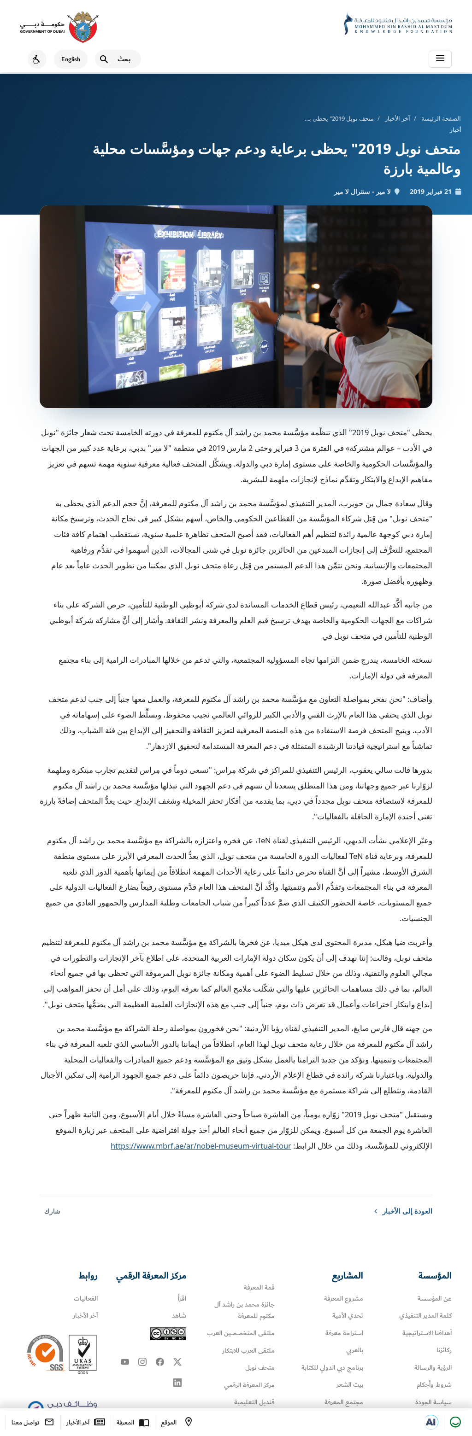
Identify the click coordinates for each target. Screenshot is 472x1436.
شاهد (179, 1315)
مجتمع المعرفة (343, 1402)
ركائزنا (444, 1350)
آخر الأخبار (397, 118)
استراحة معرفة (344, 1333)
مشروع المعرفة (343, 1298)
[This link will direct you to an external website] (59, 27)
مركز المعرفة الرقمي (249, 1385)
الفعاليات (86, 1298)
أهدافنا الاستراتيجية (427, 1333)
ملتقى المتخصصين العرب (241, 1333)
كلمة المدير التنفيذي (425, 1315)
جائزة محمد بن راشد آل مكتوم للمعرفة (244, 1310)
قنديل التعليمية (254, 1402)
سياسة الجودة (433, 1402)
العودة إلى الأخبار (407, 1210)
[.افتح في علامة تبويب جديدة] (431, 1422)
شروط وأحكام (434, 1384)
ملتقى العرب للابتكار (248, 1350)
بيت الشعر (349, 1384)
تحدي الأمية (347, 1315)
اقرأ (182, 1298)
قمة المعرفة (259, 1287)
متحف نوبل (260, 1367)
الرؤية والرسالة (433, 1367)
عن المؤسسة (435, 1298)
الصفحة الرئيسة (441, 118)
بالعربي (354, 1350)
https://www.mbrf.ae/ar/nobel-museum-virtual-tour (201, 1145)
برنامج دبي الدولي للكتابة (332, 1367)
